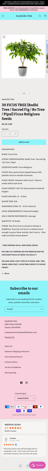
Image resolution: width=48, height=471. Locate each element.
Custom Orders (11, 362)
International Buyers (14, 357)
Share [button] (6, 274)
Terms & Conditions (13, 367)
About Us (8, 346)
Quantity (5, 129)
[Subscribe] (40, 309)
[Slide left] (18, 93)
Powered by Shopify (30, 414)
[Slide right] (29, 93)
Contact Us (9, 337)
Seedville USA (21, 414)
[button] (2, 16)
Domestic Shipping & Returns (17, 352)
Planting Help (10, 373)
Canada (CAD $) (23, 398)
